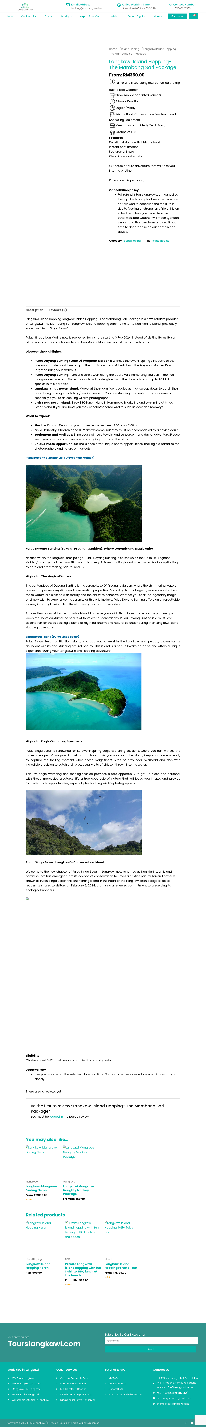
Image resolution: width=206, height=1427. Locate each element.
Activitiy (65, 16)
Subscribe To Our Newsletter (125, 1335)
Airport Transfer (89, 16)
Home (9, 16)
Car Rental (27, 16)
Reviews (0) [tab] (58, 310)
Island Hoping (130, 49)
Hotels (113, 16)
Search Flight (135, 16)
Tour (47, 16)
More (157, 16)
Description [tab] (34, 310)
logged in (56, 1117)
